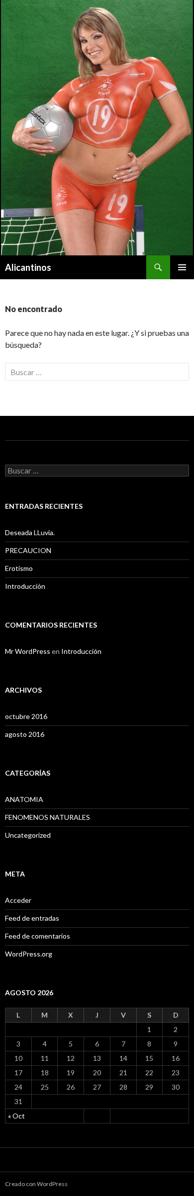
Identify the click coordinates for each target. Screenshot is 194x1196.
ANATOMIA (24, 799)
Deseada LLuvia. (30, 532)
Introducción (25, 586)
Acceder (18, 900)
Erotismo (19, 568)
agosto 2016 (24, 734)
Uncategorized (28, 835)
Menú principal (182, 267)
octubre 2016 (26, 716)
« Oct (16, 1116)
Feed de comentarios (37, 936)
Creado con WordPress (36, 1184)
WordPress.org (28, 954)
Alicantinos (28, 267)
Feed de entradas (32, 918)
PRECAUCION (28, 550)
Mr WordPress (27, 651)
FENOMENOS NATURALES (47, 817)
